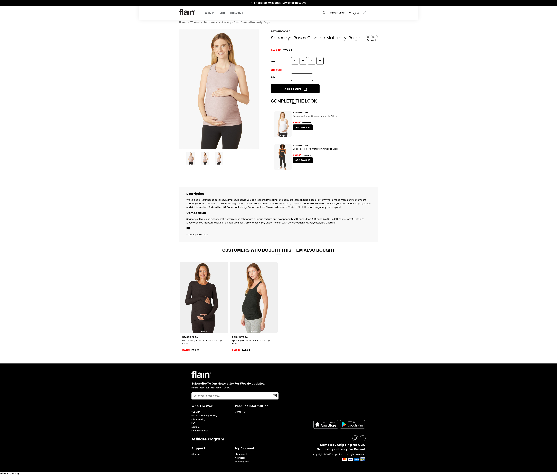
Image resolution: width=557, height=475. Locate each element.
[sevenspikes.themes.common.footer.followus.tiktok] (363, 438)
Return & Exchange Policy (204, 415)
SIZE (273, 61)
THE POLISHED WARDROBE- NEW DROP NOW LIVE (278, 3)
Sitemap (195, 454)
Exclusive (236, 13)
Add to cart (292, 89)
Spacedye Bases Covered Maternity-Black (251, 342)
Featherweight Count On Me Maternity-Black (202, 342)
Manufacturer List (200, 430)
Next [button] (376, 3)
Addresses (240, 458)
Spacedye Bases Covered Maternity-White (315, 116)
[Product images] (283, 124)
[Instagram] (355, 438)
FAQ (193, 423)
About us (195, 427)
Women (210, 13)
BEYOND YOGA (280, 31)
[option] (278, 3)
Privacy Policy (198, 419)
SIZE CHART (196, 412)
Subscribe (274, 395)
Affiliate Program (207, 439)
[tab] (280, 135)
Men (222, 13)
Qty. (273, 77)
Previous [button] (180, 3)
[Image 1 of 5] (283, 157)
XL (320, 60)
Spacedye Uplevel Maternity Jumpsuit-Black (315, 148)
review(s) (372, 40)
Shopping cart (373, 12)
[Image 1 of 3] (283, 124)
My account (241, 454)
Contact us (240, 412)
